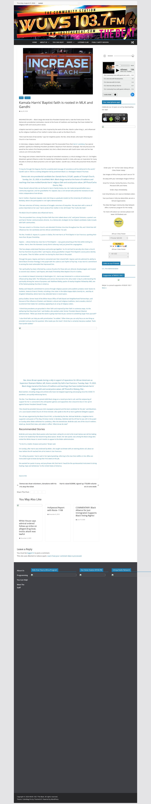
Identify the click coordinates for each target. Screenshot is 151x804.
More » (104, 288)
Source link (23, 476)
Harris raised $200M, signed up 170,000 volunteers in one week (78, 485)
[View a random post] (132, 42)
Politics (27, 98)
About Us (20, 570)
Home (34, 42)
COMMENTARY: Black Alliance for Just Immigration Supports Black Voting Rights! (86, 511)
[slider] (133, 56)
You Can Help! (58, 42)
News (21, 98)
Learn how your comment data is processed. (64, 556)
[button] (48, 42)
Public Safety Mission (100, 42)
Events (69, 42)
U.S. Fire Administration (110, 269)
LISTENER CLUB (83, 42)
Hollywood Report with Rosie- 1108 (55, 509)
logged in (30, 553)
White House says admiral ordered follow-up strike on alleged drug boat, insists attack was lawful (28, 527)
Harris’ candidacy (79, 144)
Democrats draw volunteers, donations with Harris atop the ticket (37, 485)
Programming (22, 575)
